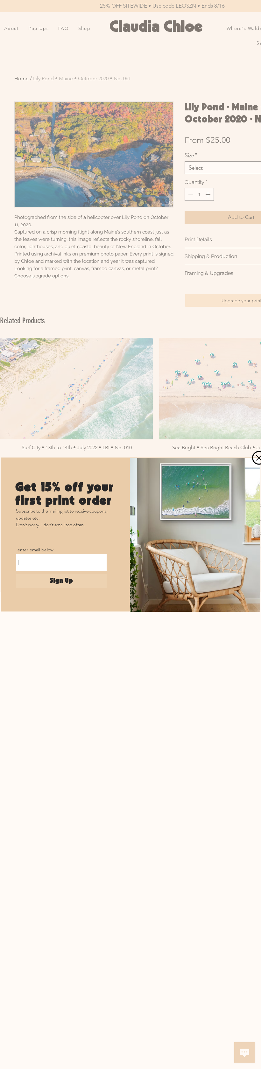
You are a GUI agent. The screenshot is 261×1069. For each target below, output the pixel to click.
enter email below (35, 550)
